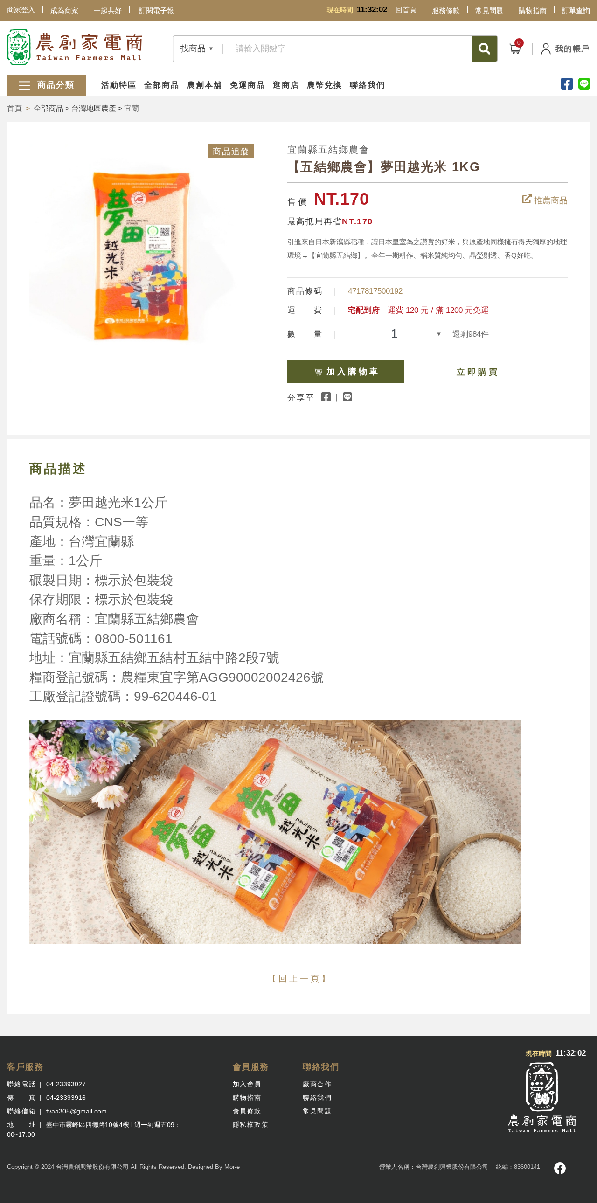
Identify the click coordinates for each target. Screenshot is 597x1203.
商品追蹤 (231, 151)
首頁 (14, 108)
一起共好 (108, 10)
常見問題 (489, 10)
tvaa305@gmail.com (76, 1111)
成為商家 (64, 10)
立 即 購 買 (477, 372)
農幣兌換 (324, 85)
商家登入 (21, 10)
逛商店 (286, 85)
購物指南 (533, 10)
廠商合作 (317, 1084)
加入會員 (247, 1084)
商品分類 (54, 85)
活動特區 (119, 85)
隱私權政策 (251, 1124)
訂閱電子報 (156, 10)
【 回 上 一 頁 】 (299, 978)
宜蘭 (131, 108)
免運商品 (247, 85)
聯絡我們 (367, 85)
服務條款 (446, 10)
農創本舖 (204, 85)
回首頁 (406, 10)
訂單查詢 (576, 10)
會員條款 (247, 1111)
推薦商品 (550, 200)
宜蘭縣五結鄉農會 (328, 150)
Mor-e (232, 1166)
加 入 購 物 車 (352, 371)
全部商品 (162, 85)
